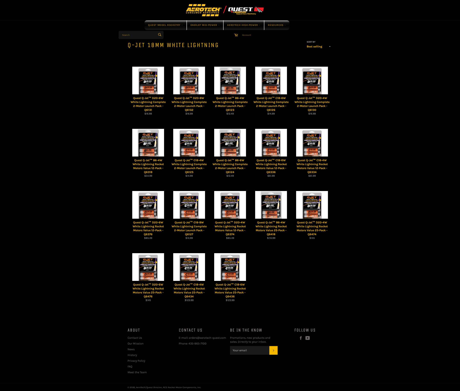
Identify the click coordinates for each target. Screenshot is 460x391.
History (132, 355)
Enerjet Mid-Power (204, 25)
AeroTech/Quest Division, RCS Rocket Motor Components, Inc (168, 387)
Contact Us (135, 337)
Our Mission (136, 343)
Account (246, 35)
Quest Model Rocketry (164, 25)
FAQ (130, 366)
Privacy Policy (136, 360)
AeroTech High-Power (243, 25)
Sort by (311, 42)
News (131, 349)
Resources (276, 25)
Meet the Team (137, 372)
